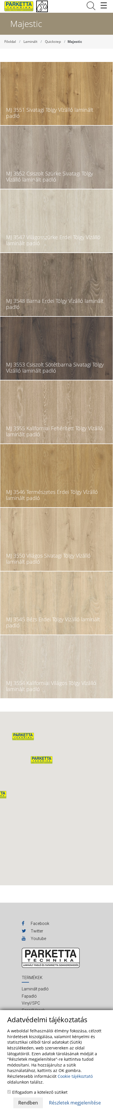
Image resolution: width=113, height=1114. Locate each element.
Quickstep (53, 41)
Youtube (38, 938)
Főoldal (10, 41)
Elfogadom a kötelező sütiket (39, 1092)
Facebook (39, 923)
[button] (41, 760)
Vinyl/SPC (31, 1003)
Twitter (36, 931)
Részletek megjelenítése (75, 1103)
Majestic (75, 41)
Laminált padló (35, 989)
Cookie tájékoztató (75, 1076)
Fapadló (29, 996)
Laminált (30, 41)
